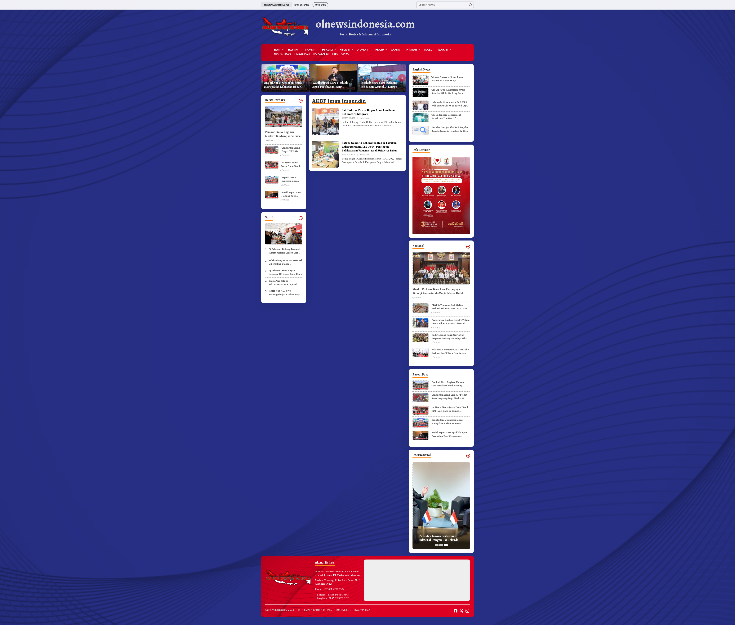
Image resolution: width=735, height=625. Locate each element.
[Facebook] (455, 611)
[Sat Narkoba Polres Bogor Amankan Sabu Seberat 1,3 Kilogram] (394, 125)
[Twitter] (461, 611)
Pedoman (304, 610)
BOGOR (352, 118)
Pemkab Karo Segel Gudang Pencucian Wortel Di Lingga (331, 85)
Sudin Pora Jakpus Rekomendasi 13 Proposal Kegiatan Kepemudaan (283, 282)
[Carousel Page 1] (437, 545)
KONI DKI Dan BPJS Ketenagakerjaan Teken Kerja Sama (285, 292)
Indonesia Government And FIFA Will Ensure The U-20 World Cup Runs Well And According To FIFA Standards (449, 104)
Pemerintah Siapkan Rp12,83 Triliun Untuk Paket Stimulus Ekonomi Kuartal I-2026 (450, 321)
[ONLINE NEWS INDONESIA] (285, 26)
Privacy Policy (361, 610)
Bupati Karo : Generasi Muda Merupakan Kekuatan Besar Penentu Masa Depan (290, 179)
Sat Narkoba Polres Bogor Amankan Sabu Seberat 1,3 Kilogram (368, 112)
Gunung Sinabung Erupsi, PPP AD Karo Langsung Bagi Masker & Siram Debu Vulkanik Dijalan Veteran (290, 149)
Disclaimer (342, 610)
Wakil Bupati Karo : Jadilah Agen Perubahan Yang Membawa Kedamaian (282, 85)
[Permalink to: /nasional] (468, 246)
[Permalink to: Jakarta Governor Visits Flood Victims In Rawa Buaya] (420, 80)
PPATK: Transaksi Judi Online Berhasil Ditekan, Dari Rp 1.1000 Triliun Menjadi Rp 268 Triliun (449, 306)
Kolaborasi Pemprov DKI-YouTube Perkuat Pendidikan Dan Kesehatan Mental (450, 351)
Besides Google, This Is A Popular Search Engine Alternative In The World (449, 129)
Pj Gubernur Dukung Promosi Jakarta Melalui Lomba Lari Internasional (284, 250)
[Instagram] (467, 611)
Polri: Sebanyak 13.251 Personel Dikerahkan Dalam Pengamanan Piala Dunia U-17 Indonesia (285, 262)
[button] (470, 5)
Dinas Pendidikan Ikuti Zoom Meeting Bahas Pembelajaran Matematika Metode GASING (379, 85)
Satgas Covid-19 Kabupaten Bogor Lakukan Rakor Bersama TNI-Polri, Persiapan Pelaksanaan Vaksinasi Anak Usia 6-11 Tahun (369, 146)
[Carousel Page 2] (441, 545)
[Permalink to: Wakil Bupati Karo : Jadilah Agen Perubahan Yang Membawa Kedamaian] (271, 194)
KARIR (316, 610)
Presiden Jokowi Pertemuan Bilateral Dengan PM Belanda (438, 538)
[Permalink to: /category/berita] (300, 100)
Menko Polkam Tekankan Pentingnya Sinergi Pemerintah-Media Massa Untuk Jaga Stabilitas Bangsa (438, 291)
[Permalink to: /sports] (300, 218)
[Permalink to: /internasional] (468, 455)
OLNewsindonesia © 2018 (279, 610)
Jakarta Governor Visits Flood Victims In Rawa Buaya (447, 78)
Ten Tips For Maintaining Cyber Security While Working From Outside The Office (448, 91)
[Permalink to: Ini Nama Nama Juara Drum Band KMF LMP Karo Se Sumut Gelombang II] (271, 164)
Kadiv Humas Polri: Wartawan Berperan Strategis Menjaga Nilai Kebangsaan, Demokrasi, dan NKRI (450, 336)
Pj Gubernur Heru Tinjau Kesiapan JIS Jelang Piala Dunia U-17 (285, 272)
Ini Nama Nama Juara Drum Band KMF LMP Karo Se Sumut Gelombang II (291, 164)
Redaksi (327, 610)
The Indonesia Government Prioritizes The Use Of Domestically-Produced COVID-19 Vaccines (450, 116)
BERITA (345, 118)
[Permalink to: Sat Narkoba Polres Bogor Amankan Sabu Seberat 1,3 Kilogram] (325, 121)
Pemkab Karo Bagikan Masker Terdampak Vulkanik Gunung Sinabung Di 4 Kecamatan (283, 134)
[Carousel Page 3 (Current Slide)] (446, 545)
